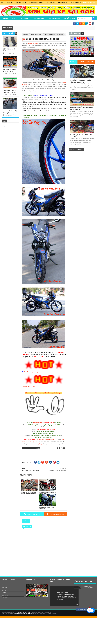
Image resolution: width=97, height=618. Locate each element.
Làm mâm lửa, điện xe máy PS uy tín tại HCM (9, 91)
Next (92, 46)
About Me (4, 585)
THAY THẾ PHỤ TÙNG (69, 18)
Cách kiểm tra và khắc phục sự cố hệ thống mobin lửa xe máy (80, 81)
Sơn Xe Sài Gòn (27, 613)
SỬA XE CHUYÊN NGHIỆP (24, 612)
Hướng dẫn (5, 597)
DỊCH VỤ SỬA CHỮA (39, 18)
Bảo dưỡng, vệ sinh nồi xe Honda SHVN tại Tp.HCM (81, 136)
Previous (71, 46)
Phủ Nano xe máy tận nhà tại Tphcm (81, 54)
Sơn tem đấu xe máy (28, 386)
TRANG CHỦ (5, 18)
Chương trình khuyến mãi (36, 2)
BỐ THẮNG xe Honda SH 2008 (10, 50)
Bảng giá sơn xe (62, 2)
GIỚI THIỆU (10, 2)
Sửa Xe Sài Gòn (18, 613)
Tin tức (4, 592)
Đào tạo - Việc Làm (21, 2)
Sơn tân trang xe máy (31, 371)
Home (3, 2)
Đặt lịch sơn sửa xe (75, 2)
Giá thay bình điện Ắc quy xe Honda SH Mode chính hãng (81, 108)
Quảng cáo (5, 595)
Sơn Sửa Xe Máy (33, 43)
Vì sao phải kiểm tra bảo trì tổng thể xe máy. (10, 112)
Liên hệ (4, 590)
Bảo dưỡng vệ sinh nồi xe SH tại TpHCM (9, 70)
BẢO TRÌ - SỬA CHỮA (85, 22)
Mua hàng (4, 587)
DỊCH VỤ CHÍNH (25, 18)
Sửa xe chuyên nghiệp (34, 444)
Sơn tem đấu (40, 439)
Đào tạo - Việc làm (54, 18)
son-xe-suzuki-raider (36, 34)
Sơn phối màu (49, 439)
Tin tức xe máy (51, 2)
